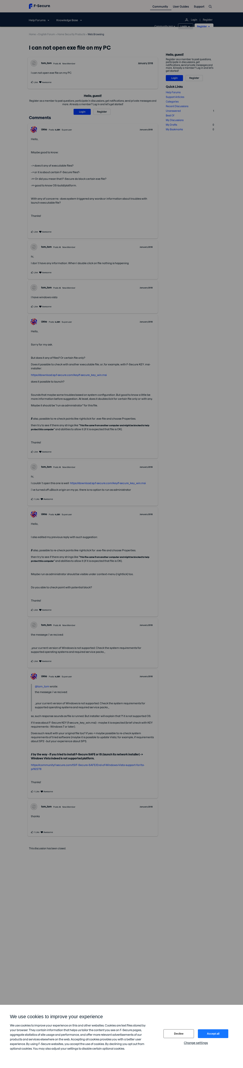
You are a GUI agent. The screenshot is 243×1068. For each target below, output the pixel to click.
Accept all (213, 1033)
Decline (178, 1033)
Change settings (196, 1043)
